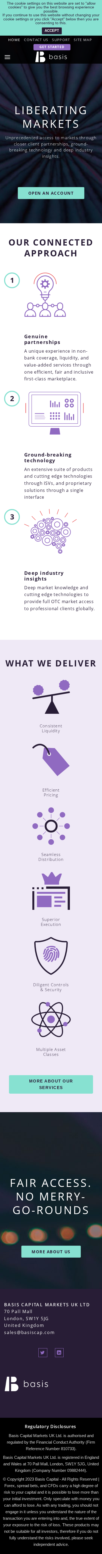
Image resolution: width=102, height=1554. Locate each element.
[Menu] (7, 57)
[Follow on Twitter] (42, 1352)
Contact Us (36, 39)
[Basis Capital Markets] (51, 56)
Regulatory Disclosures (50, 1426)
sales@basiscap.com (29, 1332)
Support (61, 39)
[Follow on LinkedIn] (59, 1352)
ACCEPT (52, 31)
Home (14, 39)
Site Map (83, 39)
